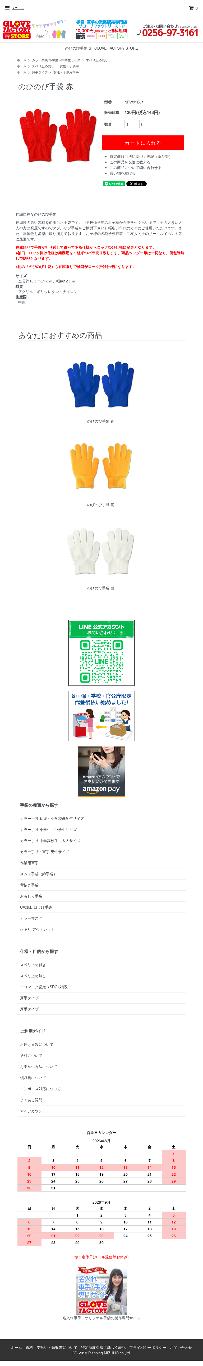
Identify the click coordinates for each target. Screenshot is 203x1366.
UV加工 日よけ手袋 (36, 907)
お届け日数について (36, 1044)
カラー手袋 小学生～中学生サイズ (56, 60)
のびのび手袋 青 (100, 421)
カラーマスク (31, 918)
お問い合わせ (181, 1347)
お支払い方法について (38, 1066)
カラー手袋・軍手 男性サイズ (44, 851)
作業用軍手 (29, 862)
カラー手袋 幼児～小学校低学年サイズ (52, 818)
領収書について (33, 1077)
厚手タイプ (29, 1008)
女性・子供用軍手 (66, 72)
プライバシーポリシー (147, 1347)
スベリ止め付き (33, 964)
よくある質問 (31, 1099)
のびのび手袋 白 (100, 587)
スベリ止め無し (43, 66)
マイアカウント (33, 1110)
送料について (31, 1055)
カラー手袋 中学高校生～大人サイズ (50, 840)
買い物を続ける (123, 173)
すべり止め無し (97, 60)
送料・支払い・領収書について (51, 1347)
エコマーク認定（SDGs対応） (45, 986)
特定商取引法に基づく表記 (103, 1347)
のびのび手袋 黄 (100, 504)
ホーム (21, 60)
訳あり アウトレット (37, 929)
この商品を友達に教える (130, 161)
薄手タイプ (40, 72)
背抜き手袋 (29, 884)
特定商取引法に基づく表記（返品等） (141, 156)
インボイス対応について (40, 1088)
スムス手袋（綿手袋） (38, 873)
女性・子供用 (69, 66)
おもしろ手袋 (31, 896)
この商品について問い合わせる (136, 167)
